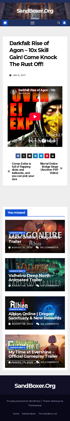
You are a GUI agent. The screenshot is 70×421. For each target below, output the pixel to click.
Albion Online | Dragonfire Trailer (34, 239)
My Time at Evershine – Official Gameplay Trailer (33, 354)
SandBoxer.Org (35, 11)
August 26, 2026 (23, 362)
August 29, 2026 (23, 285)
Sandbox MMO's (17, 233)
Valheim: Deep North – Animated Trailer (30, 277)
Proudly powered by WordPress (24, 401)
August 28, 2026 (23, 324)
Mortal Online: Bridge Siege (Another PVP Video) (49, 168)
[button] (58, 22)
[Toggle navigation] (32, 23)
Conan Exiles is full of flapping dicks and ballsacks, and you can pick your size (23, 171)
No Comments (49, 247)
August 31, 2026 (22, 247)
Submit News (29, 413)
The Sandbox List (47, 413)
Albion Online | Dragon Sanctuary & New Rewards (34, 315)
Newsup (55, 401)
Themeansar (34, 405)
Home (16, 413)
